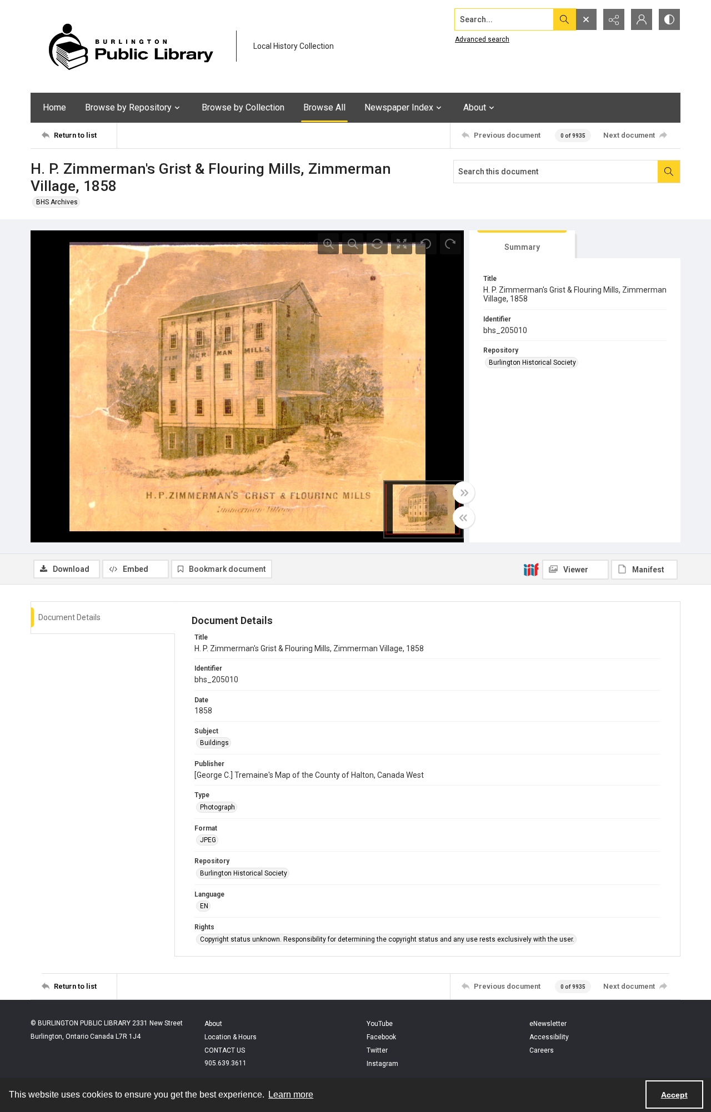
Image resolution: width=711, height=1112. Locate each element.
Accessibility (549, 1037)
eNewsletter (548, 1024)
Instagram (382, 1064)
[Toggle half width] (464, 517)
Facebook (381, 1037)
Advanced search (482, 39)
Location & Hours (230, 1037)
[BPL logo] (130, 46)
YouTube (380, 1024)
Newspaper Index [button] (398, 107)
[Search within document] (669, 171)
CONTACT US (224, 1050)
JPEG (208, 840)
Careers (541, 1050)
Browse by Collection (243, 107)
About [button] (474, 107)
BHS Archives (57, 202)
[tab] (522, 244)
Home (54, 107)
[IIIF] (531, 569)
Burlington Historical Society (532, 362)
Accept (674, 1094)
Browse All (324, 107)
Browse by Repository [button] (128, 107)
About (213, 1024)
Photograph (217, 807)
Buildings (214, 743)
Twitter (377, 1050)
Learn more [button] (290, 1094)
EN (204, 906)
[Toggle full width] (464, 492)
